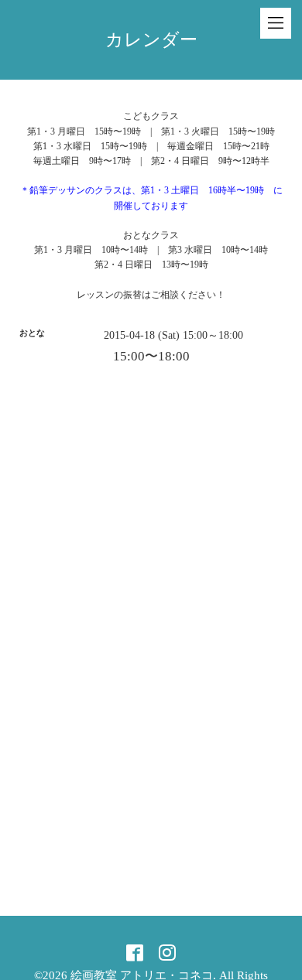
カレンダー (151, 40)
